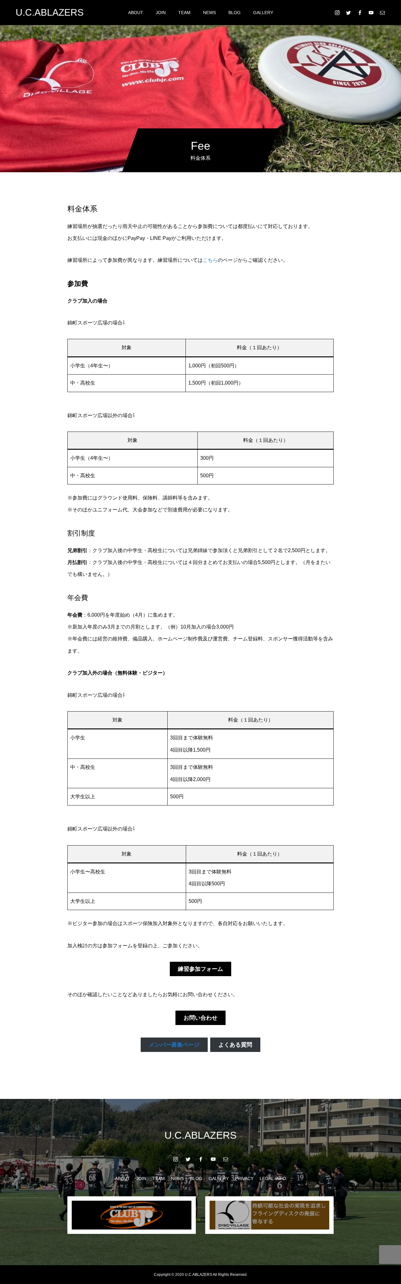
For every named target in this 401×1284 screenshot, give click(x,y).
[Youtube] (371, 12)
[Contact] (382, 12)
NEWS (209, 12)
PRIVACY (244, 1178)
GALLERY (263, 12)
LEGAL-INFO (273, 1178)
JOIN (161, 12)
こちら (210, 260)
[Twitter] (348, 12)
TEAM (184, 12)
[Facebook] (360, 12)
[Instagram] (337, 12)
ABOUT (135, 12)
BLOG (234, 12)
